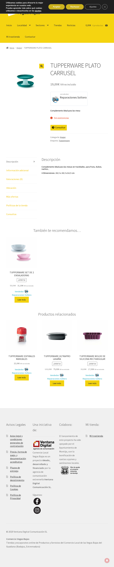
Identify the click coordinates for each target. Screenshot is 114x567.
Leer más (22, 299)
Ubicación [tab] (11, 187)
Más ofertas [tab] (12, 196)
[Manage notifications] (107, 560)
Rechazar (74, 6)
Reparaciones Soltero (73, 97)
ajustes (38, 11)
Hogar (19, 47)
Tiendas (58, 25)
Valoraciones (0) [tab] (14, 179)
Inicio (9, 25)
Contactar (30, 36)
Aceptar (56, 6)
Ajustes (92, 6)
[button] (41, 66)
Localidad (22, 25)
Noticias (71, 25)
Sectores (40, 25)
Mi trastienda (13, 36)
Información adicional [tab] (17, 170)
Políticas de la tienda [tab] (16, 205)
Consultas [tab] (11, 214)
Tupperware (64, 140)
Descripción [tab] (12, 161)
